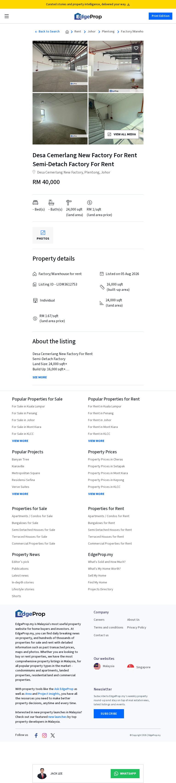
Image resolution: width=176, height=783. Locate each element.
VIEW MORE (20, 441)
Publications (20, 569)
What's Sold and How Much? (107, 562)
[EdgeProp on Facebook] (36, 735)
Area (28, 694)
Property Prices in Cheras (105, 459)
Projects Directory (100, 589)
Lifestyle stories (23, 589)
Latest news (20, 575)
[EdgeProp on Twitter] (52, 735)
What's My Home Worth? (104, 569)
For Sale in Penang (24, 413)
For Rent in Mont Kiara (103, 427)
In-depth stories (23, 582)
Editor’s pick (20, 562)
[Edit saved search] (136, 59)
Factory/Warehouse (134, 31)
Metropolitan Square (26, 473)
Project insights (48, 694)
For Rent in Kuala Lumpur (104, 406)
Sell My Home (97, 575)
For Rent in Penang (101, 413)
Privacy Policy (136, 627)
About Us (133, 619)
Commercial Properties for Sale (33, 543)
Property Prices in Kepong (106, 480)
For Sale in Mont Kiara (26, 427)
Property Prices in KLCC (104, 487)
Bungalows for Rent (101, 523)
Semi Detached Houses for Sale (33, 530)
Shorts (16, 596)
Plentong (108, 31)
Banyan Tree (20, 459)
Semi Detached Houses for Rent (110, 530)
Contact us (101, 635)
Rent (77, 31)
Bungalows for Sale (25, 523)
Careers (99, 619)
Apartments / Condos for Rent (108, 516)
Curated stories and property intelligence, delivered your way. (86, 4)
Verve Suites (20, 487)
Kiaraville (18, 466)
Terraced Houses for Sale (29, 536)
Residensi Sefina (23, 480)
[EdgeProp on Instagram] (44, 735)
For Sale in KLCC (23, 434)
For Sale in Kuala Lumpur (28, 406)
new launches (57, 717)
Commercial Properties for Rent (110, 543)
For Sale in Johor (23, 420)
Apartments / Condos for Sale (32, 516)
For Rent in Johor (99, 420)
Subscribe (109, 713)
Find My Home (97, 582)
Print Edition (160, 16)
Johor (92, 31)
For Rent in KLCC (99, 434)
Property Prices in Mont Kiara (108, 473)
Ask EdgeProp (64, 689)
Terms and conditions (108, 627)
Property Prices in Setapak (106, 466)
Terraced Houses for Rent (106, 536)
